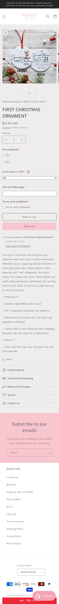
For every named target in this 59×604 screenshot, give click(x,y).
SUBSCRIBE (29, 337)
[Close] (53, 294)
